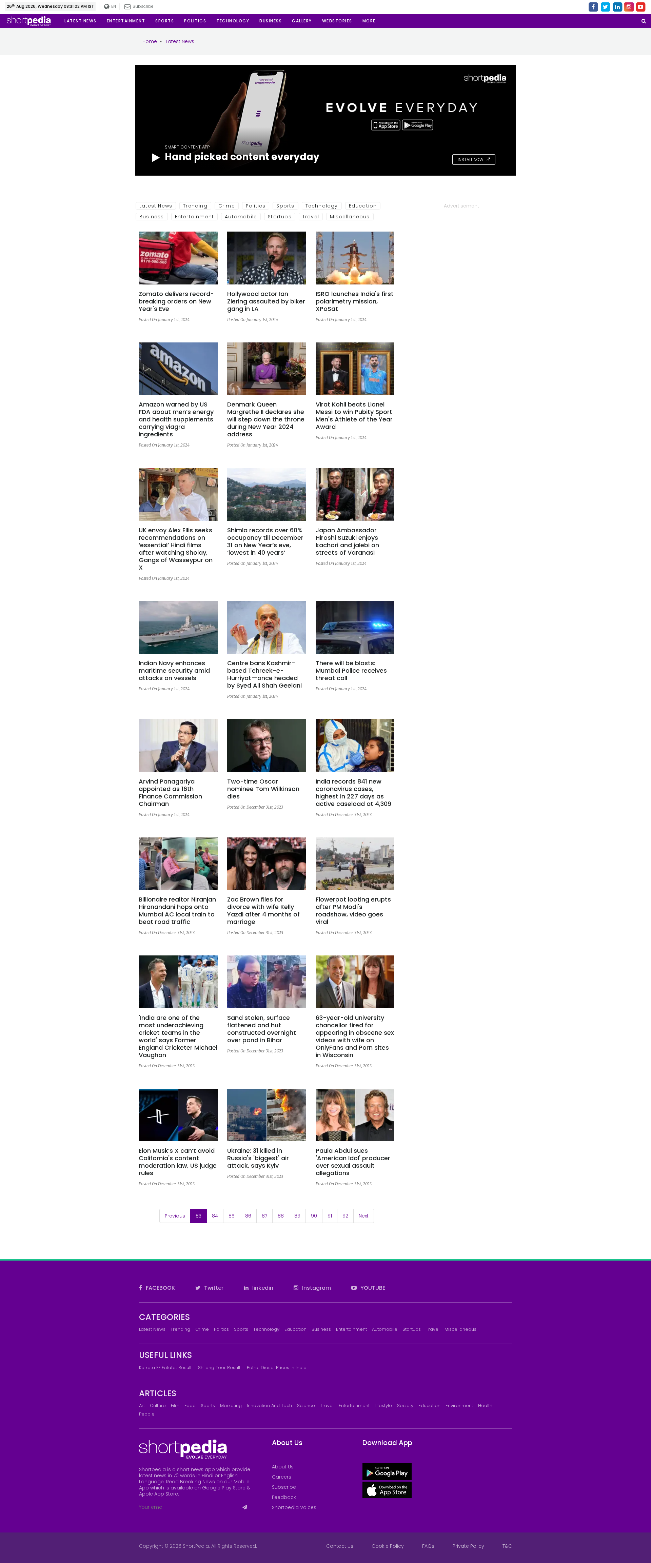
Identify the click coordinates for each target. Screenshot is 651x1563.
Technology (321, 205)
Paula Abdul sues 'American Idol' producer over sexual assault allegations (353, 1162)
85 (232, 1215)
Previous (175, 1215)
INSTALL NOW (471, 159)
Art (142, 1405)
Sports (285, 205)
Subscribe (284, 1487)
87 (264, 1215)
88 (281, 1215)
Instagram (316, 1288)
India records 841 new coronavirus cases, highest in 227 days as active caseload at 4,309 (353, 793)
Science (306, 1405)
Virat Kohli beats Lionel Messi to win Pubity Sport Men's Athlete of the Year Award (354, 416)
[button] (369, 21)
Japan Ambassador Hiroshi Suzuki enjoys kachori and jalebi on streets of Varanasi (347, 541)
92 (345, 1215)
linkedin (262, 1288)
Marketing (231, 1405)
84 (215, 1215)
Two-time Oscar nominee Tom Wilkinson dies (263, 789)
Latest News (155, 205)
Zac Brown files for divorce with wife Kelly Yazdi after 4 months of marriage (263, 911)
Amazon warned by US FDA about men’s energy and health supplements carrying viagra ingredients (176, 419)
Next (364, 1215)
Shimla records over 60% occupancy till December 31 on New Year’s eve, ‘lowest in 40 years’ (265, 541)
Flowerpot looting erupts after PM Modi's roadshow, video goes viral (353, 911)
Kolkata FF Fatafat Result (165, 1367)
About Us (283, 1466)
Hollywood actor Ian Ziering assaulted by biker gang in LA (266, 301)
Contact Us (339, 1546)
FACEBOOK (159, 1288)
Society (405, 1405)
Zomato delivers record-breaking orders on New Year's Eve (176, 301)
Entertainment (194, 216)
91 (330, 1215)
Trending (195, 205)
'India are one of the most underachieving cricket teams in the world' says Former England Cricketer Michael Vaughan (178, 1036)
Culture (158, 1405)
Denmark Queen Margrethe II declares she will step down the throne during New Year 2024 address (265, 419)
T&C (507, 1546)
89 (297, 1215)
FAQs (428, 1546)
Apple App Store (158, 1493)
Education (363, 205)
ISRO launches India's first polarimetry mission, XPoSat (355, 301)
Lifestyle (383, 1405)
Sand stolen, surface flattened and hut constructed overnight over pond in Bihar (261, 1029)
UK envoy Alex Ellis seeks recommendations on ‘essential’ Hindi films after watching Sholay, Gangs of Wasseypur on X (176, 549)
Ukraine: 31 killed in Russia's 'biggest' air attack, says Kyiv (258, 1158)
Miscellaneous (350, 216)
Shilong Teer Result (219, 1367)
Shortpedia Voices (294, 1507)
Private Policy (468, 1546)
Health (485, 1405)
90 (314, 1215)
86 (248, 1215)
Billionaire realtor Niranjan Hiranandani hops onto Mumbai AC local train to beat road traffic (177, 911)
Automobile (241, 216)
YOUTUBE (372, 1288)
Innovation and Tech (269, 1405)
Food (190, 1405)
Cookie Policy (388, 1546)
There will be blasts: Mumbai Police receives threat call (351, 670)
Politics (256, 205)
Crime (226, 205)
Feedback (284, 1497)
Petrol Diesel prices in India (277, 1367)
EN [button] (113, 6)
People (147, 1414)
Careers (281, 1476)
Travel (310, 216)
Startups (280, 216)
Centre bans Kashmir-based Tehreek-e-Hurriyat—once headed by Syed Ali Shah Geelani (264, 674)
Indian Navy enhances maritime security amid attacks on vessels (174, 670)
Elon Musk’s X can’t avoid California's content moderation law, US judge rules (178, 1162)
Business (151, 216)
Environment (459, 1405)
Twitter (213, 1288)
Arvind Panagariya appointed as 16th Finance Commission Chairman (170, 793)
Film (175, 1405)
